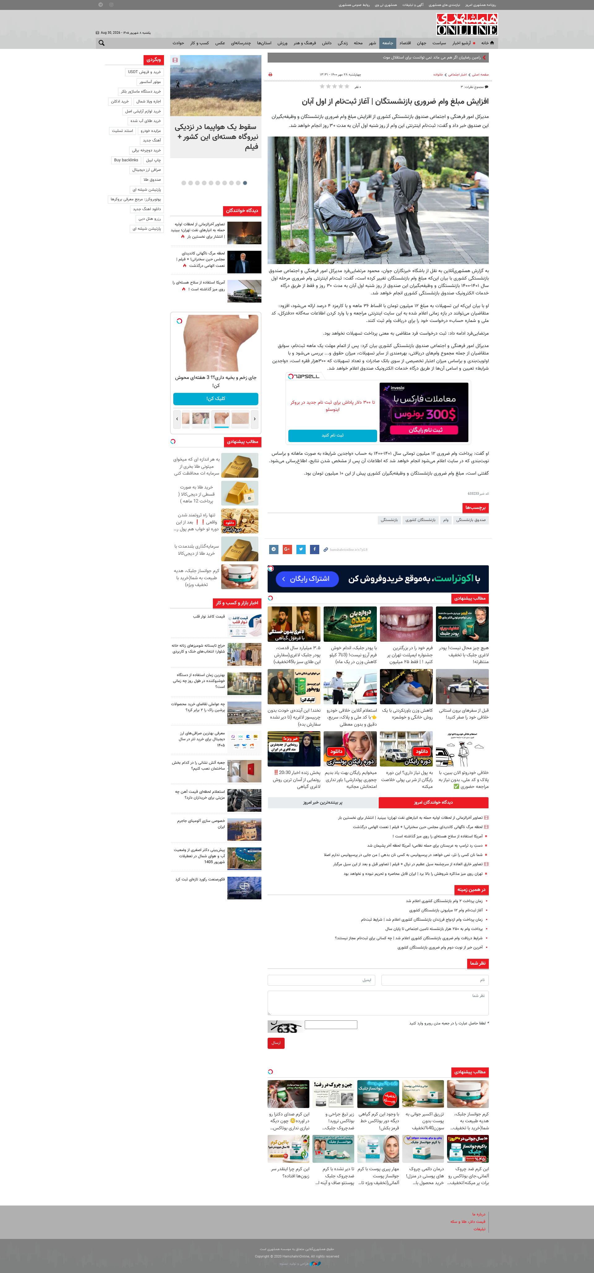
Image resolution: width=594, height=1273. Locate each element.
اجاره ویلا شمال (148, 101)
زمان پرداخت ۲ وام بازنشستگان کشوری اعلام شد (444, 901)
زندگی (343, 43)
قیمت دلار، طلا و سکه (467, 1222)
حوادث (178, 43)
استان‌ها (264, 43)
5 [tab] (218, 183)
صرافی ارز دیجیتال (146, 170)
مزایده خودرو (151, 131)
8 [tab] (197, 183)
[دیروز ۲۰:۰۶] (244, 233)
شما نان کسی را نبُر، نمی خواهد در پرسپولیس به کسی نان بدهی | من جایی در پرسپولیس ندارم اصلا (403, 855)
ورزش (282, 43)
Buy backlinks (126, 160)
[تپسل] (291, 376)
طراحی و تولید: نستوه (295, 1263)
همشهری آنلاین (464, 24)
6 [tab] (211, 183)
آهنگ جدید (152, 140)
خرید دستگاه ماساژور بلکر (141, 92)
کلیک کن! (215, 399)
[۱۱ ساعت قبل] (244, 291)
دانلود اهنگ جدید (147, 209)
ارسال (276, 1043)
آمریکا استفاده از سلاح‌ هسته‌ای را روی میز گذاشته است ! (438, 836)
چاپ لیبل (153, 160)
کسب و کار (199, 43)
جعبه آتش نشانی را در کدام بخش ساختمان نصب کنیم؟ (198, 766)
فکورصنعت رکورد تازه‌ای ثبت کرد (200, 879)
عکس (220, 43)
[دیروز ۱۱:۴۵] (244, 654)
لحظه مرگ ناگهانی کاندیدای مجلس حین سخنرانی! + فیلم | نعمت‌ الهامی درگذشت (418, 827)
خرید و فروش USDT (144, 72)
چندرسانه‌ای (241, 43)
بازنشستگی (389, 520)
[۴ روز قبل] (244, 800)
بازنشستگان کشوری (421, 520)
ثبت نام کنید (333, 435)
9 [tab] (190, 183)
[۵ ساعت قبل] (244, 262)
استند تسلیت (122, 131)
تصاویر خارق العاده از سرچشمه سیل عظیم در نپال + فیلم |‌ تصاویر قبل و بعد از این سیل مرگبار (408, 864)
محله (358, 43)
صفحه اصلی (480, 74)
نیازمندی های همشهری (444, 5)
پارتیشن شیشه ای (147, 190)
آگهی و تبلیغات (413, 5)
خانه (485, 43)
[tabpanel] (215, 106)
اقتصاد (405, 43)
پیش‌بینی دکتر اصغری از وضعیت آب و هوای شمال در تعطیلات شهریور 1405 (199, 856)
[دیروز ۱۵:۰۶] (244, 625)
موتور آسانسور (150, 82)
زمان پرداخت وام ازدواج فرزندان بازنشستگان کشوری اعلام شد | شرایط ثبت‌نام (422, 920)
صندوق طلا (152, 180)
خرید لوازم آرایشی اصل (143, 111)
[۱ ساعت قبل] (215, 85)
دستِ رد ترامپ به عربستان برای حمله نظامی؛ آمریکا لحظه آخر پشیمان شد (425, 846)
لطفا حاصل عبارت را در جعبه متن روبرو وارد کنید (449, 1023)
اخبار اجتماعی (457, 74)
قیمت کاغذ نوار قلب (209, 617)
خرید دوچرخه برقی (146, 150)
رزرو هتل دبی (150, 219)
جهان (421, 43)
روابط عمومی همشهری (354, 5)
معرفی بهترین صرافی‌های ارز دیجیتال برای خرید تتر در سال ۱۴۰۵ (202, 739)
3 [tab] (231, 183)
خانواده (438, 74)
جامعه (387, 43)
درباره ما (478, 1214)
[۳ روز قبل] (244, 742)
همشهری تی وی (386, 5)
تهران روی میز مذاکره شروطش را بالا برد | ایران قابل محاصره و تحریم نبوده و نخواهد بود (413, 874)
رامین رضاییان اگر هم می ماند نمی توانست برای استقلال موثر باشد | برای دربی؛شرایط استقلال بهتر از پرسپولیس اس (389, 57)
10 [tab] (184, 183)
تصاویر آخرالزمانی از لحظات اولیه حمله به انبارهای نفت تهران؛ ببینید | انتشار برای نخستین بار (410, 818)
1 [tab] (245, 183)
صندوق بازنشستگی (471, 520)
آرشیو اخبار (461, 43)
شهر (372, 43)
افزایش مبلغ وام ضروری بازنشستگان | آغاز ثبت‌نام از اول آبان (395, 102)
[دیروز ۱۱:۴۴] (244, 683)
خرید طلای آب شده (146, 121)
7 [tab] (204, 183)
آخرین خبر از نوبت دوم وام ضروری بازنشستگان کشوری (440, 948)
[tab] (433, 803)
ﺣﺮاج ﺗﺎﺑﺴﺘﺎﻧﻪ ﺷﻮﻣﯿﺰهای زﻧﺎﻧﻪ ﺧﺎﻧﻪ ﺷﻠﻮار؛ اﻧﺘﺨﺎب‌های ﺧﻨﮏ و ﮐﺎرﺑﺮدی (198, 649)
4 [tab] (224, 183)
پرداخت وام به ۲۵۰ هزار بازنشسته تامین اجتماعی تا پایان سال (434, 929)
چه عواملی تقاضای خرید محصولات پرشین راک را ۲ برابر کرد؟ (198, 707)
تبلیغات (479, 1229)
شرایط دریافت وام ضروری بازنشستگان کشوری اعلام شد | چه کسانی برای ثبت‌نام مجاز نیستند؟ (409, 938)
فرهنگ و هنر (305, 43)
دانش (327, 43)
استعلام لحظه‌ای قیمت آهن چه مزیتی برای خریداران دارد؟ (200, 795)
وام (446, 520)
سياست (439, 43)
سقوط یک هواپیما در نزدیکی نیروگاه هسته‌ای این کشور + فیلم (216, 137)
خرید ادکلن (120, 101)
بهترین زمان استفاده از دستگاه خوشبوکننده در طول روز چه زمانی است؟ (199, 681)
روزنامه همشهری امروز (480, 5)
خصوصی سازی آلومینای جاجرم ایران (201, 824)
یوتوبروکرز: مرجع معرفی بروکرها (136, 199)
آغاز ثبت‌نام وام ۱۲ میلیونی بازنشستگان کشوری (446, 910)
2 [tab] (238, 183)
